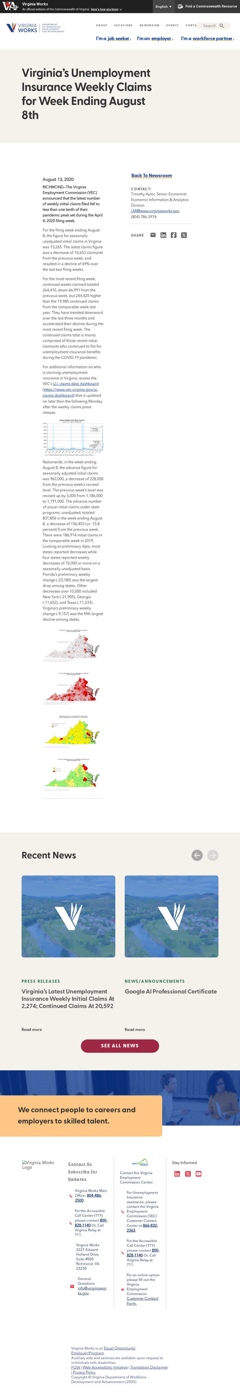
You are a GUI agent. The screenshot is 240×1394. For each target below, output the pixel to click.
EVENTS (172, 25)
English (164, 6)
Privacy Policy (84, 1373)
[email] (154, 237)
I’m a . (113, 39)
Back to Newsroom (151, 176)
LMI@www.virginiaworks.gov (155, 211)
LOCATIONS (123, 25)
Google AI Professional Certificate (171, 992)
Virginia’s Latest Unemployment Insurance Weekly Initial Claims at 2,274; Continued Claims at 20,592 (68, 999)
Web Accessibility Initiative (105, 1368)
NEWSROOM (150, 25)
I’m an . (155, 39)
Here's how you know (104, 9)
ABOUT (101, 25)
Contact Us (80, 1164)
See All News (120, 1046)
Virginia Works (35, 4)
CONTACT (193, 25)
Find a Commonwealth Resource (211, 6)
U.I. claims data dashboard (76, 384)
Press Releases (41, 982)
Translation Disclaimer (149, 1368)
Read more (32, 1030)
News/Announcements (155, 982)
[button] (197, 855)
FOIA (75, 1368)
